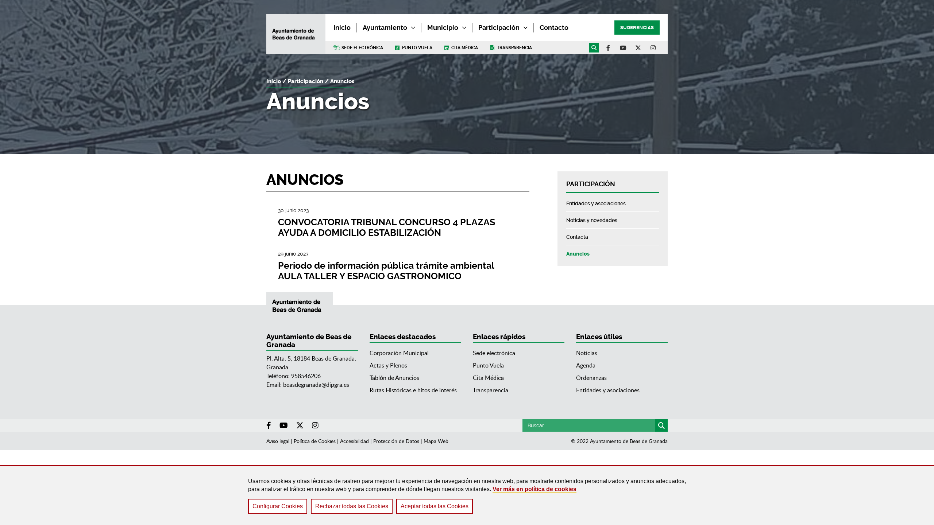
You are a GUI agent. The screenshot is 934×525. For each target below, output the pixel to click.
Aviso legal (277, 441)
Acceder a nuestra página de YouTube (623, 47)
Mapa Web (436, 441)
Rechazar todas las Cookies (351, 506)
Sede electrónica (362, 47)
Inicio (273, 81)
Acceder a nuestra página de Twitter (638, 47)
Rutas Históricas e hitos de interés (413, 390)
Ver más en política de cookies (534, 489)
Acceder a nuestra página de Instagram (653, 47)
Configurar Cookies (277, 506)
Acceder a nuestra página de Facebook (608, 47)
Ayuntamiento (385, 27)
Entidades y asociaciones (608, 390)
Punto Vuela (417, 47)
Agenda (585, 365)
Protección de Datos (396, 441)
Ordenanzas (591, 378)
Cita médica (464, 47)
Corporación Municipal (399, 353)
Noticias (586, 353)
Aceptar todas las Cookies (434, 506)
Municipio (442, 27)
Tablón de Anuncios (394, 378)
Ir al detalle (398, 222)
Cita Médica (488, 378)
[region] (467, 495)
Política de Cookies (315, 441)
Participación (499, 27)
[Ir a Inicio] (296, 34)
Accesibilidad (354, 441)
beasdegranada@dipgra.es (316, 385)
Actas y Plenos (388, 365)
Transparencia (514, 47)
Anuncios (342, 81)
